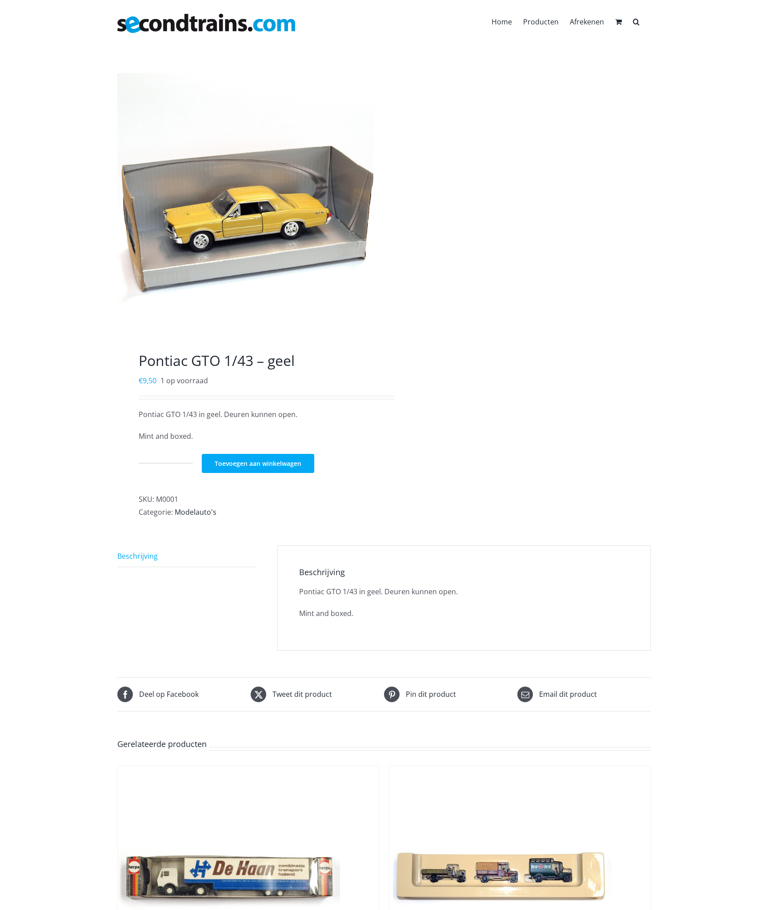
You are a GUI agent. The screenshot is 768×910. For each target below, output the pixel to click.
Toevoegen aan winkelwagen (258, 463)
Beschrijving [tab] (137, 556)
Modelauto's (195, 512)
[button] (636, 21)
